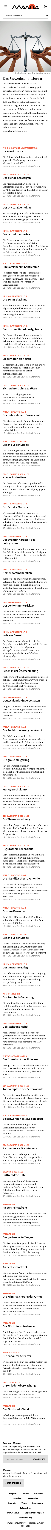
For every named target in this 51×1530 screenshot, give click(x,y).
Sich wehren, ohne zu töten (20, 388)
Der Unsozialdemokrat (17, 207)
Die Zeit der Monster (15, 507)
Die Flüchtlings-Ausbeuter (19, 1326)
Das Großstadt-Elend (16, 1409)
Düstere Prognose (14, 911)
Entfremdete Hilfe (14, 1175)
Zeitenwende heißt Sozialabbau (23, 1119)
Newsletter (33, 1498)
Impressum (37, 1503)
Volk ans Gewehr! (13, 635)
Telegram (12, 1493)
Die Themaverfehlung (16, 819)
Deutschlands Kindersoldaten (21, 700)
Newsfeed (17, 1498)
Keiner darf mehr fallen (17, 573)
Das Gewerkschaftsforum (28, 166)
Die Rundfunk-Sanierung (18, 997)
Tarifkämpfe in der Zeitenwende (23, 1089)
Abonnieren (39, 1459)
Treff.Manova (13, 1513)
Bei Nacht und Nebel (15, 1027)
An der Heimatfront (15, 1207)
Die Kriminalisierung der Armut (22, 1296)
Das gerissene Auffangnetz (19, 1237)
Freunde (12, 1503)
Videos (26, 1493)
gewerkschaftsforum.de (15, 131)
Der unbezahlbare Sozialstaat (21, 415)
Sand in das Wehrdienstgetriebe (23, 329)
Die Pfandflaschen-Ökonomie (21, 878)
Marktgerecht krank (15, 789)
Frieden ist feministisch (17, 234)
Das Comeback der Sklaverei (20, 1059)
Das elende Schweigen (17, 178)
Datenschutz (25, 1508)
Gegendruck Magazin (34, 1513)
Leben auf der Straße (16, 445)
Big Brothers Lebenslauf (18, 849)
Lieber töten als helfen (17, 359)
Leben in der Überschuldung (20, 671)
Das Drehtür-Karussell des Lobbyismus (19, 541)
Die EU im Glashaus (15, 299)
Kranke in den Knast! (15, 477)
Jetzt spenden (13, 1483)
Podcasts (38, 1493)
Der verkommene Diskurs (19, 605)
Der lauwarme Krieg (15, 967)
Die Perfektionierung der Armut (22, 730)
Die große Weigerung (16, 760)
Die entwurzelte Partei (17, 1356)
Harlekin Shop (25, 1517)
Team (24, 1503)
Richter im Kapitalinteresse (20, 1148)
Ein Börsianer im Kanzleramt (21, 267)
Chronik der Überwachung (19, 1385)
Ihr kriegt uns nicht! (15, 151)
